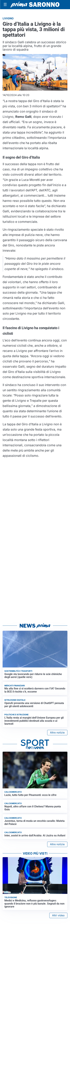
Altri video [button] (58, 915)
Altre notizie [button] (57, 732)
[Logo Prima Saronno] (35, 5)
